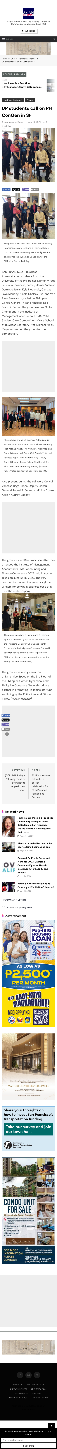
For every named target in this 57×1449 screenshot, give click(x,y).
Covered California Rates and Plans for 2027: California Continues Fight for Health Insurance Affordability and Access (33, 865)
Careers (37, 1393)
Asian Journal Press (13, 122)
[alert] (28, 907)
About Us (17, 1384)
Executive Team (18, 1389)
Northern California (13, 100)
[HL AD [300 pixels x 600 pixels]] (28, 1026)
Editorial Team (39, 1389)
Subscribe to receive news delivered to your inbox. (28, 1433)
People (30, 100)
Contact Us (22, 1393)
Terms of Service (18, 1398)
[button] (7, 734)
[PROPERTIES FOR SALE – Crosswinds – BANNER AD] (28, 1263)
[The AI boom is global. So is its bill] (42, 85)
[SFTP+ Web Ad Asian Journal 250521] (28, 1150)
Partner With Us (35, 1384)
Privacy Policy (40, 1398)
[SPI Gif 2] (28, 54)
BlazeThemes (28, 1409)
